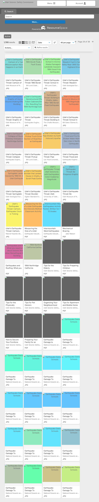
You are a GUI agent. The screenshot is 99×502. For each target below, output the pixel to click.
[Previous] (75, 42)
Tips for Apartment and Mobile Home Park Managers (71, 305)
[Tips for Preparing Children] (71, 252)
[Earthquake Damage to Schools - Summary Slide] (52, 326)
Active (7, 36)
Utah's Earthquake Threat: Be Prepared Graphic (70, 194)
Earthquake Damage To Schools (67, 342)
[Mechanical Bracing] (71, 215)
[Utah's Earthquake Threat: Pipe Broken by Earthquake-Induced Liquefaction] (52, 140)
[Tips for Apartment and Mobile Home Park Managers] (71, 289)
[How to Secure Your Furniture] (14, 326)
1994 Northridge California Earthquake (32, 268)
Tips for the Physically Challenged (11, 305)
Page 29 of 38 (84, 42)
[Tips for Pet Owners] (33, 289)
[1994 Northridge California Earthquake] (33, 252)
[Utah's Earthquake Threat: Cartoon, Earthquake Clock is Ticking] (14, 215)
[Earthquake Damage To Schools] (71, 326)
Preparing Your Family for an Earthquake (31, 342)
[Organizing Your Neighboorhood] (52, 289)
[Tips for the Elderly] (52, 252)
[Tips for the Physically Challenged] (14, 289)
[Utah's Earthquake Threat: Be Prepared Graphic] (71, 177)
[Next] (92, 42)
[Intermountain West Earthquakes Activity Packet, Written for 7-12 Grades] (52, 215)
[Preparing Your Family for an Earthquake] (33, 326)
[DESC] (55, 42)
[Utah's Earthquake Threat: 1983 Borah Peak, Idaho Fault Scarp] (33, 66)
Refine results (42, 47)
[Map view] (33, 43)
